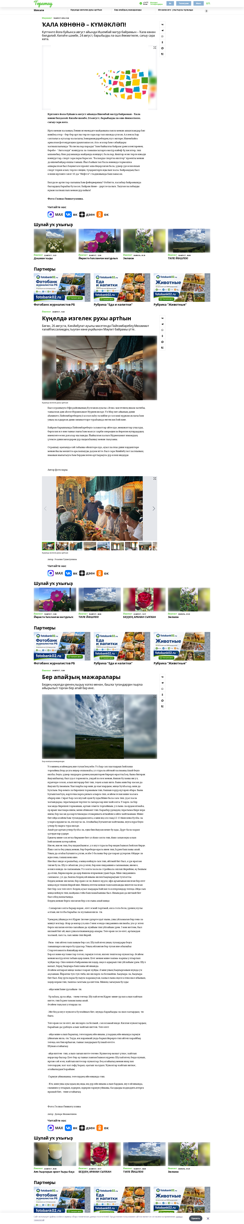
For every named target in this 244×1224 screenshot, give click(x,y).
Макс (198, 3)
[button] (154, 508)
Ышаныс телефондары (156, 3)
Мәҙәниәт (47, 18)
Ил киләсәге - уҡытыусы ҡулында (175, 10)
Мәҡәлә (39, 10)
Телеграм (184, 3)
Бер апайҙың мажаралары (128, 10)
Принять (195, 1218)
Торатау (43, 3)
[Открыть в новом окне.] (55, 214)
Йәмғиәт (46, 312)
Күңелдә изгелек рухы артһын (86, 10)
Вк (170, 3)
